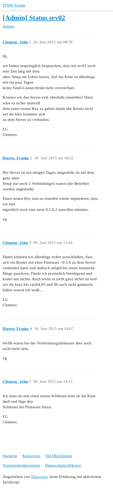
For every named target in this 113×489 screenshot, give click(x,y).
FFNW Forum (14, 5)
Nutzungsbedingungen (21, 465)
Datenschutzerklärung (63, 465)
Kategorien (31, 456)
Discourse (39, 477)
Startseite (10, 456)
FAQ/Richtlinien (58, 456)
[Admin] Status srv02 (34, 18)
